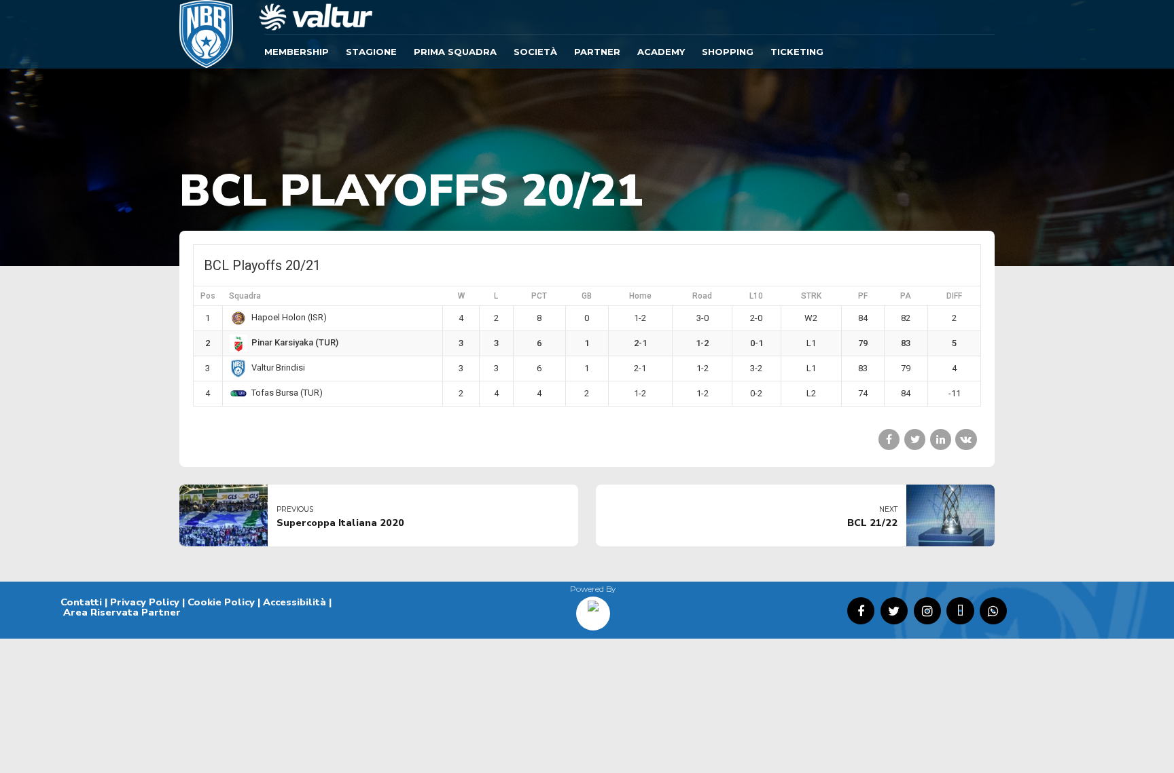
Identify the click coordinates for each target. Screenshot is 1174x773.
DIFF (954, 296)
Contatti (81, 602)
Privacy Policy (144, 602)
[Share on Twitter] (914, 439)
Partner (597, 51)
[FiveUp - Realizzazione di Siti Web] (593, 609)
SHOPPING (727, 51)
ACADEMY (661, 51)
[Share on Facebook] (889, 439)
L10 (756, 296)
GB (587, 296)
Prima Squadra (455, 51)
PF (863, 296)
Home (640, 296)
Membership (296, 51)
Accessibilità (294, 602)
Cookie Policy (221, 602)
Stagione (371, 51)
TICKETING (796, 51)
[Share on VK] (965, 439)
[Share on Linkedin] (940, 439)
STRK (811, 296)
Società (535, 51)
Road (702, 296)
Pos (207, 296)
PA (905, 296)
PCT (539, 296)
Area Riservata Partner (122, 612)
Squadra (245, 296)
